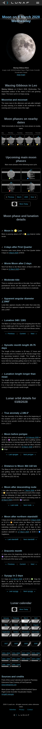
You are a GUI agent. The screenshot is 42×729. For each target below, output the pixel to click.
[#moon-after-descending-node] (3, 487)
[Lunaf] (16, 3)
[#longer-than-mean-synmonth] (3, 373)
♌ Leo (27, 234)
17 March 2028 (23, 532)
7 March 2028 (29, 490)
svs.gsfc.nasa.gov (8, 694)
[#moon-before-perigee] (3, 434)
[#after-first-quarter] (3, 247)
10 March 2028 (27, 447)
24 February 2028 (32, 437)
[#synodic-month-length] (3, 345)
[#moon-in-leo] (3, 230)
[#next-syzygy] (3, 575)
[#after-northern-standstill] (3, 516)
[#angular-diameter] (3, 298)
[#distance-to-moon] (3, 466)
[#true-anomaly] (3, 413)
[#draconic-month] (3, 550)
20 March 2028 (7, 500)
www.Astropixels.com (9, 685)
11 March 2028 (14, 269)
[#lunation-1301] (3, 320)
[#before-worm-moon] (3, 263)
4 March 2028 (13, 253)
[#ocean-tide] (3, 279)
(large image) (21, 75)
